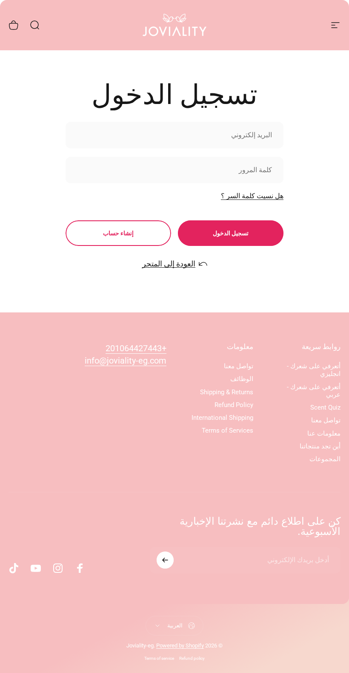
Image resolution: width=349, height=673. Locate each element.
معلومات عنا (323, 433)
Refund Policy (234, 405)
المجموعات (324, 459)
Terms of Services (227, 430)
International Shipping (222, 418)
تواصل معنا (325, 420)
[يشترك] (165, 560)
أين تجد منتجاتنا (320, 446)
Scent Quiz (325, 407)
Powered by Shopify (180, 645)
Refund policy (192, 658)
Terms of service (159, 658)
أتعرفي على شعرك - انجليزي (313, 370)
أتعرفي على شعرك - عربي (313, 391)
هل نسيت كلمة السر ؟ (252, 196)
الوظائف (241, 379)
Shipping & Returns (226, 392)
